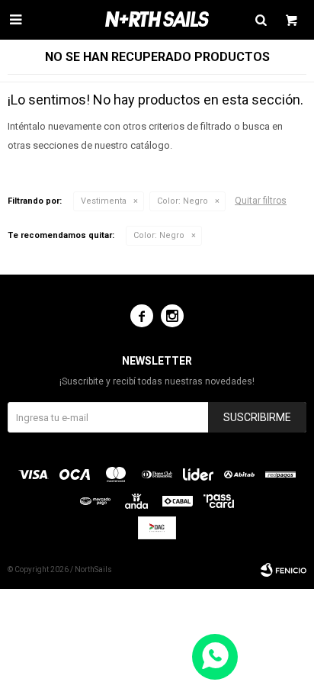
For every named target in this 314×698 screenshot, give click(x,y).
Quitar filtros (261, 200)
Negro (182, 201)
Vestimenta (104, 201)
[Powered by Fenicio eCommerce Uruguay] (283, 569)
